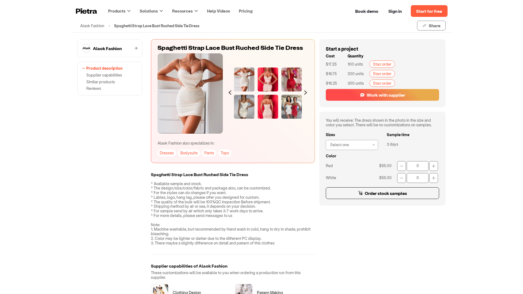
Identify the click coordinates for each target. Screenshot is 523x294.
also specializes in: (185, 143)
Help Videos (218, 10)
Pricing (246, 10)
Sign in (395, 11)
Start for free (429, 11)
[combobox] (350, 144)
